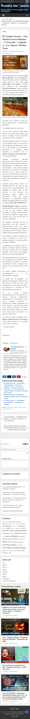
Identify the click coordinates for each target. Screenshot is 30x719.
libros (20, 407)
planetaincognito (9, 545)
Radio (16, 603)
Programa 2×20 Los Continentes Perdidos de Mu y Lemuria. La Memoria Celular (16, 396)
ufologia (22, 550)
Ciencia (4, 567)
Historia (4, 569)
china (10, 523)
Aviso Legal (14, 716)
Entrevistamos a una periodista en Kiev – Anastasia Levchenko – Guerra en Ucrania (14, 667)
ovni (4, 541)
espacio (13, 528)
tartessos (8, 409)
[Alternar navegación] (3, 15)
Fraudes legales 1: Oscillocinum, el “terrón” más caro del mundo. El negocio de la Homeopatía (14, 500)
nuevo (24, 539)
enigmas (8, 528)
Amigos (4, 576)
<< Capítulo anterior (8, 327)
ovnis (9, 542)
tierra (15, 550)
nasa (20, 539)
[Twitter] (26, 347)
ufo (18, 550)
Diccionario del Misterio (9, 581)
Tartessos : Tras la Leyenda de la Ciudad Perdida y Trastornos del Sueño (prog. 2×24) (16, 391)
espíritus (18, 528)
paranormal (15, 542)
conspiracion (7, 526)
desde (3, 528)
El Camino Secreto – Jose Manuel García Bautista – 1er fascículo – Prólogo (14, 402)
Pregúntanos (6, 578)
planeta (21, 542)
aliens (7, 521)
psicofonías (20, 545)
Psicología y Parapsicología (14, 548)
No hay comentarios (7, 53)
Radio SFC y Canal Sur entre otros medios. (13, 353)
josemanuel (16, 407)
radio (4, 550)
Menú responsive (27, 1)
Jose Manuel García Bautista (16, 51)
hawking (12, 533)
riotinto (4, 409)
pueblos (24, 407)
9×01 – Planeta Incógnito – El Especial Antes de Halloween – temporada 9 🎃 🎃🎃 (15, 639)
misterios (22, 536)
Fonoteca (5, 572)
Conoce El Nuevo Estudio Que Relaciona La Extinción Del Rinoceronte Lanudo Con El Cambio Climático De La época (14, 428)
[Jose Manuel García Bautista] (6, 347)
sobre (7, 550)
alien (3, 521)
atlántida (10, 407)
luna (3, 536)
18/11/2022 (5, 615)
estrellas (22, 528)
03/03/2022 (5, 671)
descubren (22, 526)
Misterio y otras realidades (10, 539)
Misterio (4, 565)
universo (5, 553)
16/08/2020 (5, 51)
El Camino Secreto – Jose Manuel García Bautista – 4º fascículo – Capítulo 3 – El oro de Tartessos (14, 385)
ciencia (14, 523)
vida (10, 553)
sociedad (22, 603)
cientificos (22, 523)
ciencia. (18, 523)
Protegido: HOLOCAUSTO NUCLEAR (12, 511)
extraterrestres (21, 531)
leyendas (24, 533)
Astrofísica (18, 521)
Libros (4, 31)
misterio (15, 536)
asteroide (11, 521)
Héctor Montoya (13, 615)
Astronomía (5, 523)
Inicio (3, 563)
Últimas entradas (14, 343)
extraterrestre (8, 531)
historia (17, 533)
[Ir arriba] (27, 711)
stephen (11, 550)
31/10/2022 (5, 643)
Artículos (5, 603)
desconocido (15, 526)
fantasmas (5, 533)
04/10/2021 (5, 701)
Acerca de (5, 343)
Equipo (4, 574)
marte (7, 536)
